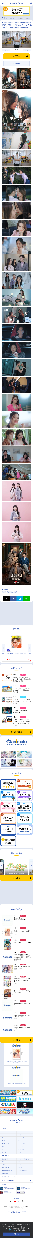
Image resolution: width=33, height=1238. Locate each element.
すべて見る (16, 1040)
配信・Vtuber (22, 1149)
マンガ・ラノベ (5, 1143)
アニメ (3, 1135)
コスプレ (21, 1146)
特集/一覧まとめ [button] (5, 1155)
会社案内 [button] (4, 1184)
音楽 (3, 1146)
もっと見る (16, 878)
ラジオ (3, 1137)
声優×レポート (5, 1173)
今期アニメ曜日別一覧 (24, 1159)
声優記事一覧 (22, 1167)
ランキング (21, 1132)
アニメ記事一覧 (5, 1167)
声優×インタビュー (23, 1170)
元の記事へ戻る (16, 63)
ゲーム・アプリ (22, 1143)
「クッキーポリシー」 (9, 1230)
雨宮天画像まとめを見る (16, 56)
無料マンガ (21, 1152)
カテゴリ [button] (4, 1128)
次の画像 (26, 50)
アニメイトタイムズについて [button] (8, 1176)
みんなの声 (21, 1137)
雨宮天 (4, 592)
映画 (20, 1140)
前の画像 (6, 50)
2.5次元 (4, 1149)
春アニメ (4, 1162)
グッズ (3, 1140)
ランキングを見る (16, 732)
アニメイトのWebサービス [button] (8, 1180)
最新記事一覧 (5, 1159)
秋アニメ (4, 1164)
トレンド (4, 1152)
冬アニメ (21, 1164)
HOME (3, 1132)
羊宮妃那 (10, 592)
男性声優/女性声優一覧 (7, 1170)
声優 (15, 592)
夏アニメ (21, 1162)
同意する (16, 1234)
